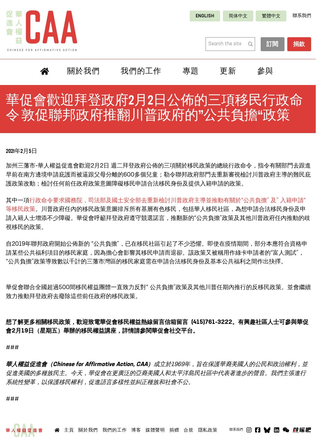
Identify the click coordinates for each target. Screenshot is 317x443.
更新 (228, 71)
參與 (265, 71)
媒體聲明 (155, 430)
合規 (188, 430)
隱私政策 (208, 430)
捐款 (299, 44)
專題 (191, 71)
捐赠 (174, 430)
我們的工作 (141, 71)
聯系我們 (302, 16)
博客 (136, 430)
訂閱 (273, 44)
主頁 (69, 430)
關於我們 (83, 71)
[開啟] (286, 430)
